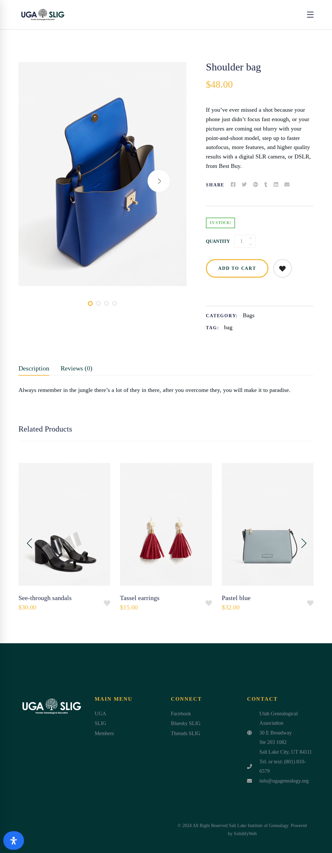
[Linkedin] (275, 185)
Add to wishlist (282, 268)
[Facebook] (233, 185)
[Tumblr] (266, 185)
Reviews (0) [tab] (76, 368)
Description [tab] (33, 368)
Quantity (218, 241)
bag (228, 327)
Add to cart (237, 268)
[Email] (287, 185)
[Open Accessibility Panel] (13, 840)
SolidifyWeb (245, 833)
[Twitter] (244, 185)
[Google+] (255, 185)
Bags (249, 315)
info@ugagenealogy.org (284, 781)
